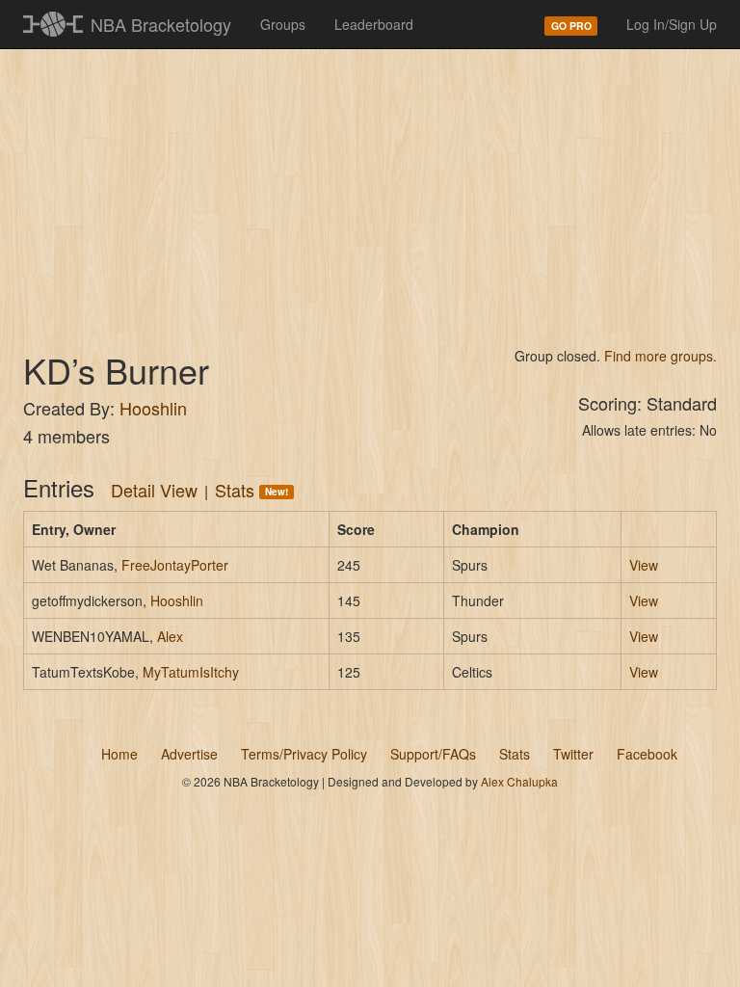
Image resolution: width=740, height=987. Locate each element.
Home (119, 753)
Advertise (189, 753)
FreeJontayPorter (174, 564)
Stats (251, 489)
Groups (282, 24)
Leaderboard (373, 24)
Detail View (154, 489)
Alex (170, 636)
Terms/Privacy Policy (304, 753)
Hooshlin (153, 407)
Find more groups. (660, 355)
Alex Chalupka (519, 781)
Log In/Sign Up (671, 24)
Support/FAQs (433, 753)
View (643, 564)
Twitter (573, 753)
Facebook (647, 753)
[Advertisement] (370, 193)
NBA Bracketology (161, 24)
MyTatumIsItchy (191, 671)
